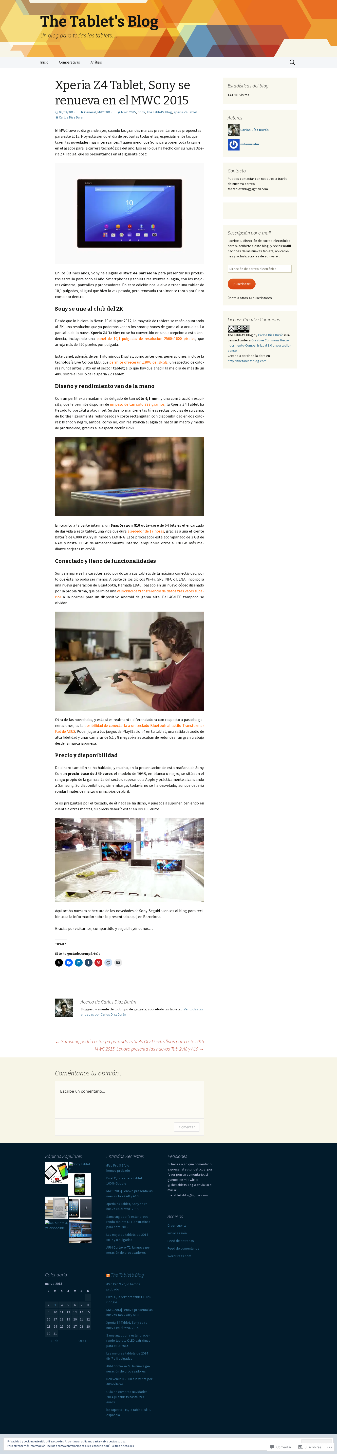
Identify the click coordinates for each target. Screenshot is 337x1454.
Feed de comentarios (183, 1248)
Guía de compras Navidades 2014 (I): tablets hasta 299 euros (127, 1396)
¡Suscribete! (242, 284)
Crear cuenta (177, 1225)
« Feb (54, 1340)
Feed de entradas (181, 1240)
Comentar (187, 1127)
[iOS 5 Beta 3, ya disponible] (56, 1225)
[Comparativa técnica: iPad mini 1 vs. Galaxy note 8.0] (80, 1208)
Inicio (44, 62)
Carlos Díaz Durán (71, 117)
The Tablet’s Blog (127, 1275)
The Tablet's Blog (159, 112)
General (90, 112)
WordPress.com (179, 1256)
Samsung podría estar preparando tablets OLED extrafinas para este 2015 (129, 1041)
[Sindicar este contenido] (108, 1275)
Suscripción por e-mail (249, 233)
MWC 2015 (104, 112)
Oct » (82, 1340)
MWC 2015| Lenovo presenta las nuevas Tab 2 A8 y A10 (149, 1049)
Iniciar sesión (177, 1233)
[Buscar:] (292, 62)
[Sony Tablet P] (80, 1167)
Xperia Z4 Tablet (185, 112)
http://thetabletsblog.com (247, 361)
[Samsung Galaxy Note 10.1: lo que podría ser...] (80, 1231)
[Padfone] (79, 1184)
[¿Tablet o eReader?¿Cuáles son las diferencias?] (56, 1173)
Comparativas (69, 62)
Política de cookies (122, 1446)
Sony (141, 112)
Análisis (96, 62)
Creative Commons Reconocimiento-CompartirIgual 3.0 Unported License (259, 345)
